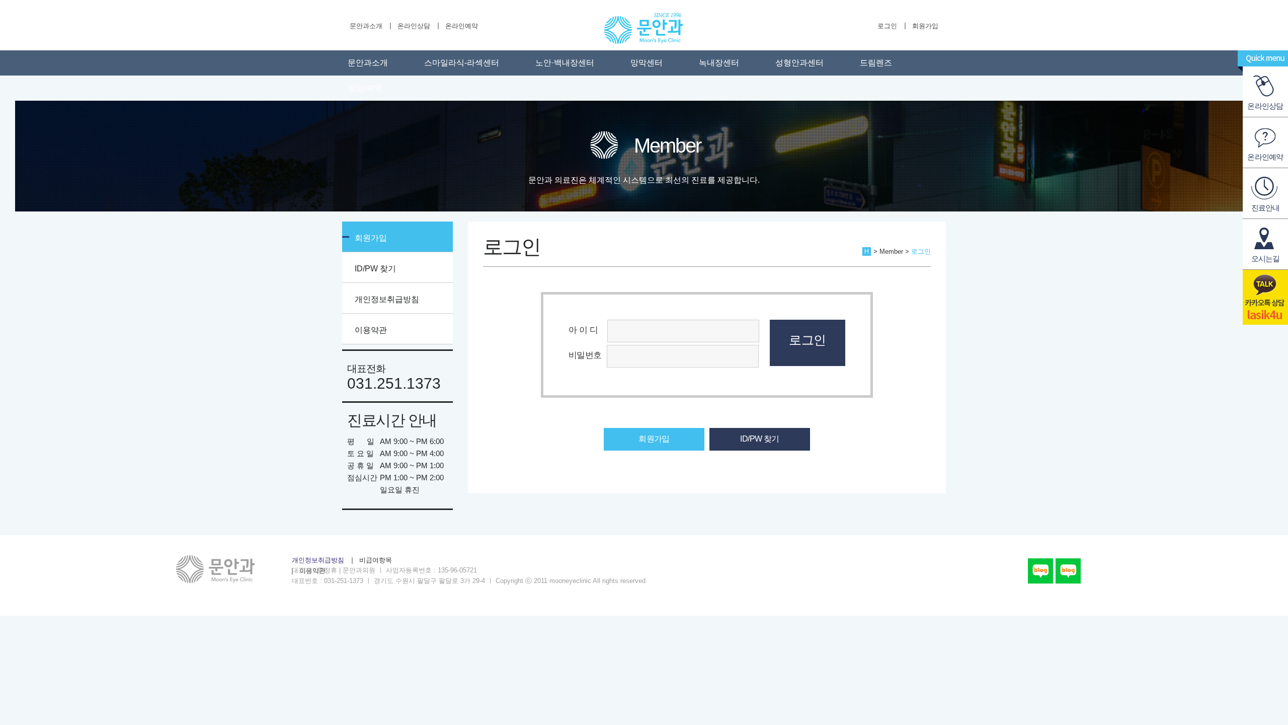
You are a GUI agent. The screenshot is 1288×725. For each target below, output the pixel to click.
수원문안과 (643, 28)
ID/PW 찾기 (375, 268)
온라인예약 (461, 26)
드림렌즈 (876, 62)
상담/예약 (365, 88)
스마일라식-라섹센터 (461, 62)
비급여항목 (375, 560)
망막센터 (646, 62)
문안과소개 (366, 26)
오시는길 (1265, 258)
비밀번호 (585, 354)
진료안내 (1265, 207)
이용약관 (371, 330)
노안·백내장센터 (564, 62)
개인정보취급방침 (387, 299)
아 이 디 (585, 329)
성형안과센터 (799, 62)
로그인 (887, 26)
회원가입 (925, 26)
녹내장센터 (719, 62)
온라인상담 (413, 26)
